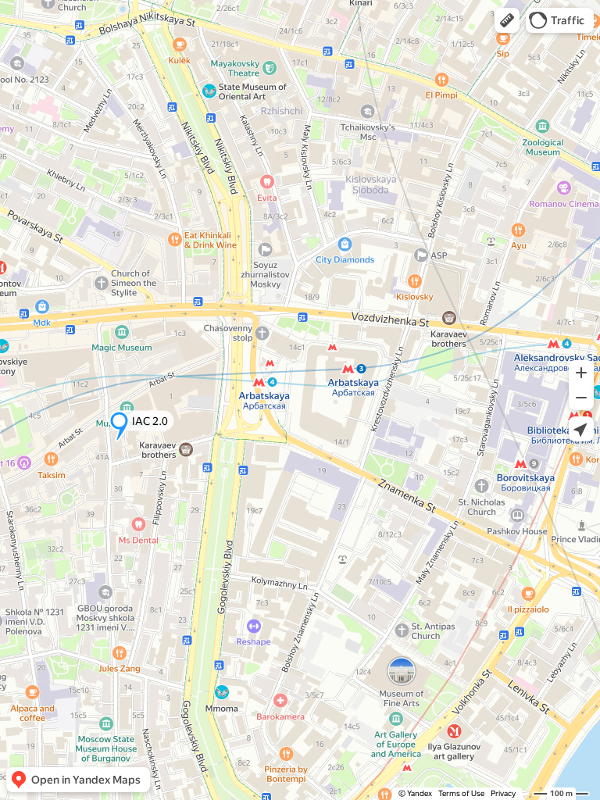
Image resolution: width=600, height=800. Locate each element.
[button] (507, 20)
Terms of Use (461, 793)
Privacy (503, 793)
